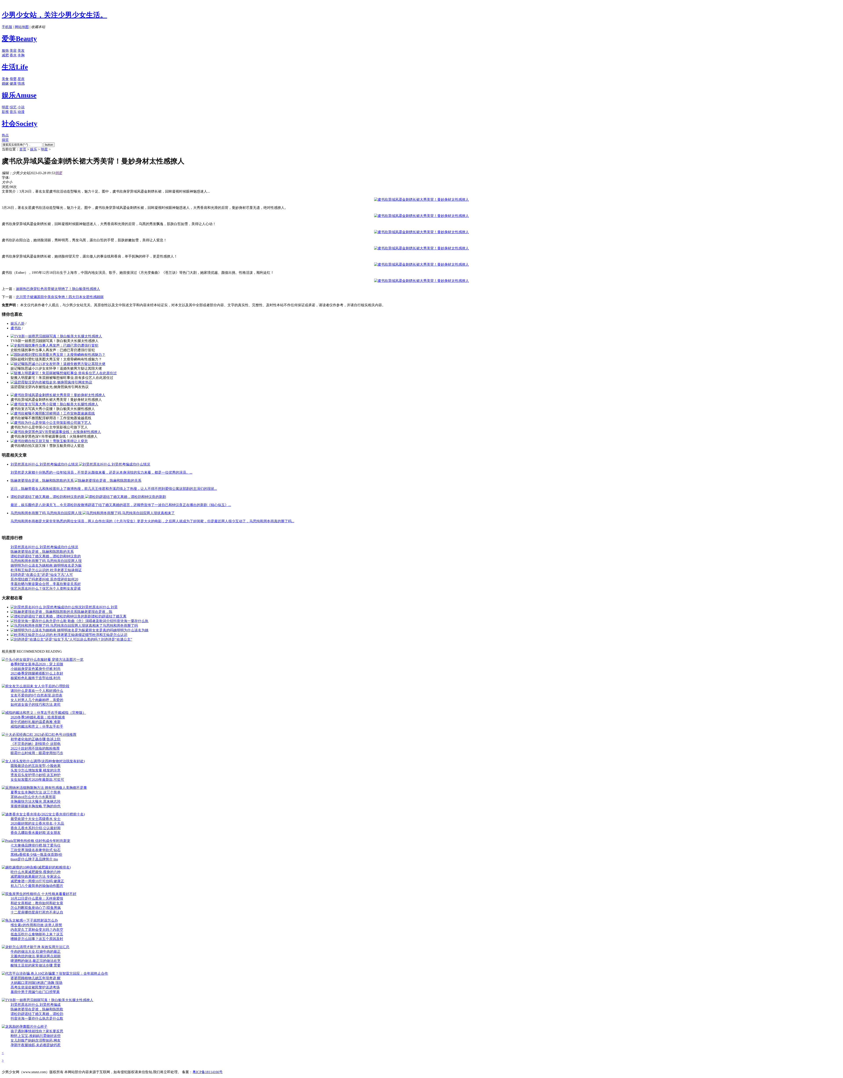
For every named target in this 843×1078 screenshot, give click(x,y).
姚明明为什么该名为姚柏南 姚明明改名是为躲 (46, 565)
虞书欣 (16, 328)
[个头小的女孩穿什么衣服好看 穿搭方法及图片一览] (42, 659)
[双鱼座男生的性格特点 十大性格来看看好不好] (39, 894)
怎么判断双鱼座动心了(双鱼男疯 (36, 908)
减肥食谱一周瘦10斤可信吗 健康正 (37, 881)
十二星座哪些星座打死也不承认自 (37, 912)
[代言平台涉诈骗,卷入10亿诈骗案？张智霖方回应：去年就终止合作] (55, 973)
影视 (5, 112)
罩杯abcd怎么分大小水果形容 (33, 797)
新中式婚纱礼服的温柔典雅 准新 (36, 722)
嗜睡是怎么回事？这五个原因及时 (37, 939)
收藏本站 (38, 27)
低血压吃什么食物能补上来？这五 (37, 934)
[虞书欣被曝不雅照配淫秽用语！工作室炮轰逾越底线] (53, 413)
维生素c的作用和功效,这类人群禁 (36, 925)
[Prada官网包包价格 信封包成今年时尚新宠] (36, 841)
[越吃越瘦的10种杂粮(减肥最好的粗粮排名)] (36, 867)
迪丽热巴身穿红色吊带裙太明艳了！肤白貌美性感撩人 (58, 289)
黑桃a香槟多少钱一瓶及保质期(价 (36, 854)
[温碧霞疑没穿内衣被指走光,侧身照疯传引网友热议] (51, 382)
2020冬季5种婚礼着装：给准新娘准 (38, 717)
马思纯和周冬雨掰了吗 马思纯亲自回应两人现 (46, 561)
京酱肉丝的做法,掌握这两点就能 (36, 956)
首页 (22, 149)
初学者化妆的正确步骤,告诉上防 (36, 739)
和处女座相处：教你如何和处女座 (37, 903)
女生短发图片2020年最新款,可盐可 (37, 779)
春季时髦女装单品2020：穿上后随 (37, 664)
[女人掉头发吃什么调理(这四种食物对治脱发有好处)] (43, 761)
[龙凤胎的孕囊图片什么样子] (24, 1026)
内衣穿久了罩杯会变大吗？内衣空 (37, 929)
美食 (5, 79)
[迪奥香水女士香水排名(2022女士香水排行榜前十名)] (43, 814)
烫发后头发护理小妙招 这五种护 (36, 775)
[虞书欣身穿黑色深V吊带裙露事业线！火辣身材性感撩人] (56, 432)
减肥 (5, 55)
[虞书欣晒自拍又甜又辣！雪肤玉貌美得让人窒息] (49, 441)
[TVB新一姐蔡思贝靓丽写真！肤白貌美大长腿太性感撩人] (56, 336)
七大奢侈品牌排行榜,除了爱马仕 (36, 845)
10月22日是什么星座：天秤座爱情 (37, 898)
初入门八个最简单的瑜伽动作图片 (37, 886)
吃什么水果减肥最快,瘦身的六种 (36, 872)
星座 (21, 79)
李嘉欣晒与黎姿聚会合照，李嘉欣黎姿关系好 (46, 584)
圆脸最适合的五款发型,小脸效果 (36, 766)
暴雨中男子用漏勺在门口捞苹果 (35, 992)
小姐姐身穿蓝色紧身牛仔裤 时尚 (36, 669)
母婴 (13, 79)
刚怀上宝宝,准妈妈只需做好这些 (36, 1036)
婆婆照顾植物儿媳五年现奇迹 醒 (36, 978)
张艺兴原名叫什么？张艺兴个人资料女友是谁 (46, 588)
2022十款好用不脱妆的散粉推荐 (35, 748)
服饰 (5, 50)
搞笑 (5, 140)
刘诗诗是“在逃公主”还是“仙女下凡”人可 (42, 575)
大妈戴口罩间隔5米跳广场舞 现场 (36, 983)
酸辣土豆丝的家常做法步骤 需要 (36, 965)
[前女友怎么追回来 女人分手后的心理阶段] (35, 686)
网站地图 (22, 27)
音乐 (13, 112)
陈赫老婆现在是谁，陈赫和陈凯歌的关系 (42, 551)
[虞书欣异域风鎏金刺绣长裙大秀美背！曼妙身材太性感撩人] (58, 395)
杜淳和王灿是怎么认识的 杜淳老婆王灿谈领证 (46, 570)
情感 (21, 83)
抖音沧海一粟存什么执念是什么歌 (37, 1018)
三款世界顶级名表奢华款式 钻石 (36, 850)
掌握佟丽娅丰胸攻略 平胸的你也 (36, 806)
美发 (21, 50)
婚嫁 (5, 83)
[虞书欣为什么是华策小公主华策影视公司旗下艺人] (51, 422)
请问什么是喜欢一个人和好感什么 (37, 691)
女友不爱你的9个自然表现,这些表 (36, 695)
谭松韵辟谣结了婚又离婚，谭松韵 (37, 1014)
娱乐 (33, 149)
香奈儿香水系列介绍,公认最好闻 (36, 828)
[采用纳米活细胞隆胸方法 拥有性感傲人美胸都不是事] (44, 788)
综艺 (13, 107)
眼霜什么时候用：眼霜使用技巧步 (37, 753)
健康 (13, 83)
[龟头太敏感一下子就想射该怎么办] (30, 920)
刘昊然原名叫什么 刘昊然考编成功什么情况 (44, 547)
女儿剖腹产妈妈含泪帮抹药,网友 (36, 1040)
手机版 (7, 27)
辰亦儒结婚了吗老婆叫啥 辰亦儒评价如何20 (44, 579)
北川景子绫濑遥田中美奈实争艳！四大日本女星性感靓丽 (60, 297)
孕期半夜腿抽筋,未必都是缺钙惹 (36, 1045)
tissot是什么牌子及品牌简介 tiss (34, 859)
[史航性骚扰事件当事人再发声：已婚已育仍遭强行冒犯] (54, 345)
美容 (13, 50)
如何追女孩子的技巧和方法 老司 (36, 704)
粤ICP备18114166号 (208, 1072)
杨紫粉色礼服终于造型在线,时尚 (36, 678)
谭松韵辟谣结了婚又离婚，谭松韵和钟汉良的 (46, 556)
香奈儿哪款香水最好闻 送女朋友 (36, 832)
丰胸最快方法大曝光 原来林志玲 (36, 801)
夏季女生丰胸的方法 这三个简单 (36, 792)
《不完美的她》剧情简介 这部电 (36, 744)
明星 (5, 107)
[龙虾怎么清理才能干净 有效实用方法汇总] (35, 947)
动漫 (21, 112)
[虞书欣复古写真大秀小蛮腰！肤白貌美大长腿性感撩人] (54, 404)
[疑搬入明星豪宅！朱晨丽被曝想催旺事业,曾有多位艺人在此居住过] (64, 373)
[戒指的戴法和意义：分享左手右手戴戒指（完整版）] (44, 712)
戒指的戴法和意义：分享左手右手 (37, 726)
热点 (5, 135)
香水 (13, 55)
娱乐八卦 (18, 323)
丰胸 (21, 55)
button (49, 144)
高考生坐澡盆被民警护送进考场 (35, 987)
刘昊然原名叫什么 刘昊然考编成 (36, 1004)
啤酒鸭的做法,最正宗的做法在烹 (36, 961)
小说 (21, 107)
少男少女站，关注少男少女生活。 (54, 15)
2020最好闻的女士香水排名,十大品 (37, 823)
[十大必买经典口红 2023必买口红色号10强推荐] (39, 734)
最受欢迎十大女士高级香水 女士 (36, 819)
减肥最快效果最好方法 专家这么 (36, 876)
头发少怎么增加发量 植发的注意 (36, 770)
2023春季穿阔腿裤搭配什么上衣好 (37, 673)
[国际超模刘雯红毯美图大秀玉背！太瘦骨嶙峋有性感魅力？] (58, 354)
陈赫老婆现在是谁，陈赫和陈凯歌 (37, 1009)
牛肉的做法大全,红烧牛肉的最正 (36, 951)
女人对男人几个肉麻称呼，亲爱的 (37, 700)
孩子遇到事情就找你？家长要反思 (37, 1031)
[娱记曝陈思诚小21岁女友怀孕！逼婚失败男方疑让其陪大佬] (58, 364)
